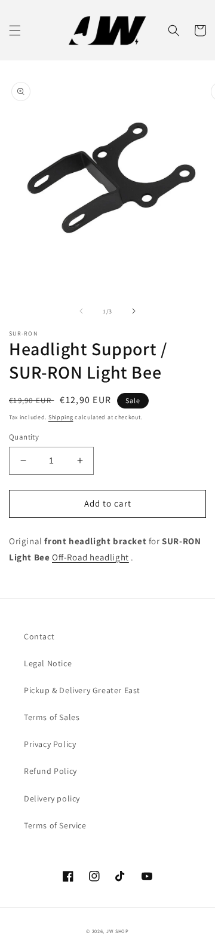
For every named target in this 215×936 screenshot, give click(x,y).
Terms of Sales (51, 717)
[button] (15, 30)
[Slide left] (81, 311)
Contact (39, 636)
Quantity (24, 437)
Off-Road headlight (90, 557)
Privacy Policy (50, 744)
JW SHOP (117, 931)
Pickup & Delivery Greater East (82, 690)
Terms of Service (55, 825)
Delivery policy (52, 798)
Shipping (60, 417)
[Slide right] (134, 311)
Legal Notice (48, 663)
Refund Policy (50, 771)
